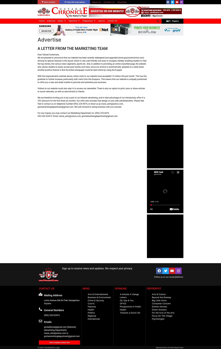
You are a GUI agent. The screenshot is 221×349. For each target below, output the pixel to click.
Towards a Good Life (130, 312)
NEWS (86, 288)
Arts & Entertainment (98, 294)
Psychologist (158, 319)
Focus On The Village (162, 316)
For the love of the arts (163, 312)
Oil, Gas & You (127, 300)
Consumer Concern (161, 303)
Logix (58, 348)
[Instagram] (181, 2)
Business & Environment (99, 297)
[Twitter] (172, 2)
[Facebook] (168, 2)
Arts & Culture (159, 294)
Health (91, 309)
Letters (123, 297)
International (94, 319)
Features (92, 306)
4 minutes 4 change (129, 294)
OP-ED (123, 303)
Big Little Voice (159, 300)
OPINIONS (121, 288)
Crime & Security (96, 300)
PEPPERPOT (154, 288)
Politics (91, 312)
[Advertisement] (165, 85)
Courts (91, 303)
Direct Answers (159, 309)
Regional (92, 316)
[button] (62, 21)
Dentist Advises (159, 306)
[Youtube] (177, 2)
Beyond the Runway (161, 297)
